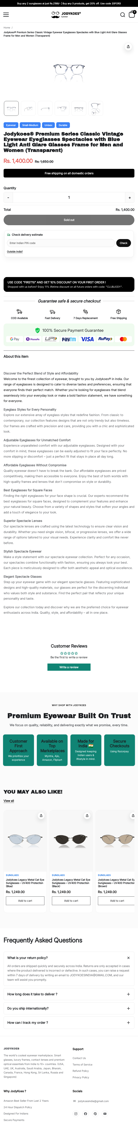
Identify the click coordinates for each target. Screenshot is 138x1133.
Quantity (10, 188)
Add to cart (25, 900)
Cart (134, 12)
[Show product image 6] (95, 108)
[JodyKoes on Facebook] (85, 1113)
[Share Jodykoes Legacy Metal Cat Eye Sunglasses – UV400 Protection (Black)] (87, 815)
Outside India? (15, 251)
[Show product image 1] (11, 108)
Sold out (69, 220)
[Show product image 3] (45, 108)
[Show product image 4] (62, 108)
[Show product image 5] (79, 108)
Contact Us (79, 1058)
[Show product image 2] (28, 108)
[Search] (123, 15)
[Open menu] (7, 15)
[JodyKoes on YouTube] (105, 1113)
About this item (16, 356)
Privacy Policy (81, 1077)
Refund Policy (81, 1070)
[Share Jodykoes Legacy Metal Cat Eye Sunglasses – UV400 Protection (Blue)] (41, 815)
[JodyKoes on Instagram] (76, 1113)
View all (9, 800)
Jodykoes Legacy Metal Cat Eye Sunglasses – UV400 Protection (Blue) (25, 883)
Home (7, 27)
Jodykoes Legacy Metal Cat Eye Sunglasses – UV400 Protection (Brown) (117, 883)
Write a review (69, 667)
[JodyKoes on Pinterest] (95, 1113)
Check (123, 242)
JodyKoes (11, 1048)
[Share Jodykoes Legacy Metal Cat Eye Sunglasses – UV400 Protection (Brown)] (133, 815)
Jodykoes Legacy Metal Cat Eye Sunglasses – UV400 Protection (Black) (71, 883)
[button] (69, 69)
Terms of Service (82, 1064)
